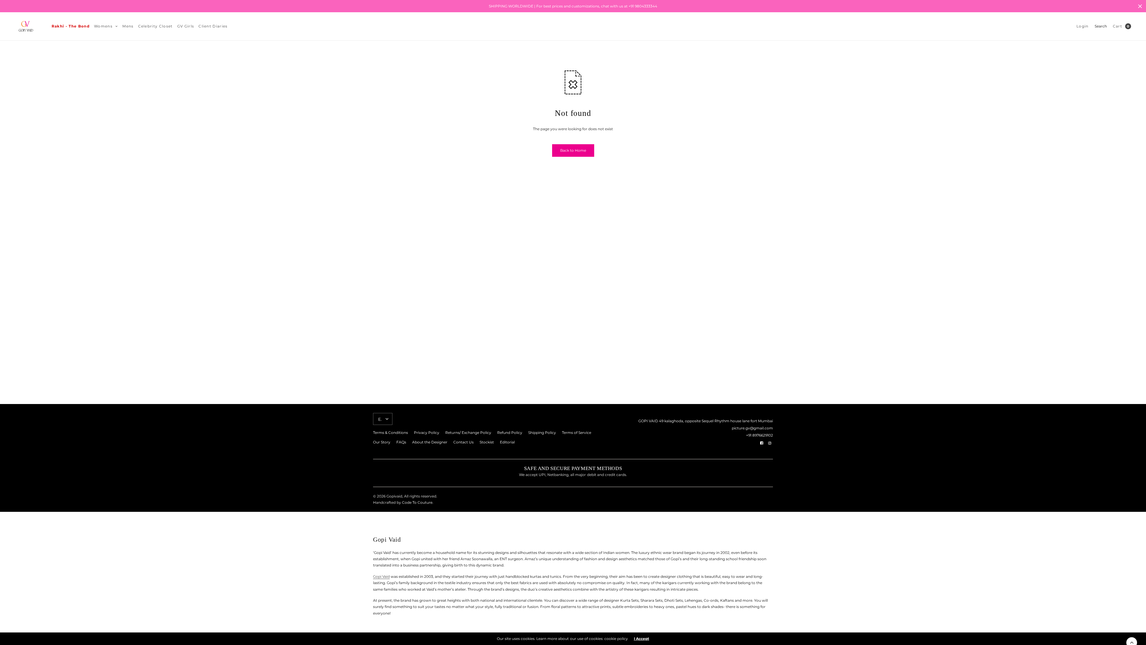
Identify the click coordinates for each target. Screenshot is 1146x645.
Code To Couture (416, 502)
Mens (127, 26)
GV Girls (185, 26)
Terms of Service (576, 432)
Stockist (487, 442)
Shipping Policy (542, 432)
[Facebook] (761, 443)
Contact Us (463, 442)
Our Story (381, 442)
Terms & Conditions (390, 432)
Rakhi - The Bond (71, 26)
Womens (103, 26)
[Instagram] (769, 443)
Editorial (507, 442)
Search (1101, 26)
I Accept (641, 639)
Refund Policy (509, 432)
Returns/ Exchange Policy (468, 432)
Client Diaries (212, 26)
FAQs (401, 442)
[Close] (1140, 6)
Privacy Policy (426, 432)
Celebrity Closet (155, 26)
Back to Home (573, 150)
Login (1082, 26)
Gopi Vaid (381, 576)
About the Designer (429, 442)
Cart (1117, 26)
